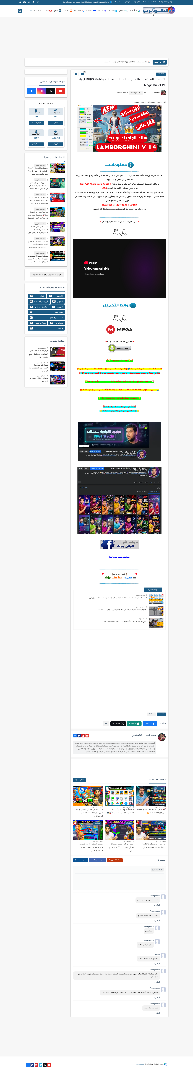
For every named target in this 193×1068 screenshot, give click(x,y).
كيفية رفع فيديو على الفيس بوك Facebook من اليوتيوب (38, 368)
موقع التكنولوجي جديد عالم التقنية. (47, 275)
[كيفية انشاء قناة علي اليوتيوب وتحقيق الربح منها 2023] (57, 352)
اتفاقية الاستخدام (149, 2)
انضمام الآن (36, 144)
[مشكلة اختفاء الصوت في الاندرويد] (57, 379)
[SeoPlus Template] (165, 1064)
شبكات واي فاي (46, 317)
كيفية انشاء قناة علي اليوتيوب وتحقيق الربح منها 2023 (38, 354)
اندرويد (100, 11)
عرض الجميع (36, 123)
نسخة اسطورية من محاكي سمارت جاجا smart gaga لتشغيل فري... (91, 847)
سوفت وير (46, 312)
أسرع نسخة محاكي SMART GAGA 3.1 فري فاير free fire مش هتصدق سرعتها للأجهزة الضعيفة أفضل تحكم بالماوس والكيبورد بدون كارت (38, 172)
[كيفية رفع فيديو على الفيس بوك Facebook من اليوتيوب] (57, 366)
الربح (56, 11)
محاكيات (77, 11)
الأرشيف (137, 2)
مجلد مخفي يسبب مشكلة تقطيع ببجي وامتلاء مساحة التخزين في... (117, 598)
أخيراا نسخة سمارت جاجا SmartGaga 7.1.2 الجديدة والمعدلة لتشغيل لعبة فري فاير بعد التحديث (38, 201)
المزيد (36, 11)
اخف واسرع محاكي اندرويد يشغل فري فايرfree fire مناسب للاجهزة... (88, 813)
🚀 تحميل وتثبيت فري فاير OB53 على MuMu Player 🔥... (126, 62)
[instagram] (28, 2)
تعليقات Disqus (80, 860)
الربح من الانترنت (39, 301)
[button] (150, 723)
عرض (56, 123)
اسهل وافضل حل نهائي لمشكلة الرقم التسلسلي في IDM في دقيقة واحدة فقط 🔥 (38, 186)
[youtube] (24, 2)
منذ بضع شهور (140, 595)
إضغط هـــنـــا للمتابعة (120, 557)
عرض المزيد (79, 780)
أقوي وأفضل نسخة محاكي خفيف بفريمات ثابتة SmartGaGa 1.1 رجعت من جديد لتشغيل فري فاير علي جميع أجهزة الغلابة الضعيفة (38, 245)
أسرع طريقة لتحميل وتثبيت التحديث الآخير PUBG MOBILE (125, 622)
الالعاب (89, 11)
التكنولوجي (140, 1064)
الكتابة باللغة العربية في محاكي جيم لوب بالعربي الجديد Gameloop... (121, 610)
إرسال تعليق (157, 870)
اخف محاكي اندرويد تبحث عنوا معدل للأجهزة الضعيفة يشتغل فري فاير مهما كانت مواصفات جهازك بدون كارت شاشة (38, 230)
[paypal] (33, 2)
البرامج (122, 11)
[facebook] (37, 2)
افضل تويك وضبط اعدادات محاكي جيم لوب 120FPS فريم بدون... (121, 847)
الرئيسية (133, 11)
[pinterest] (83, 735)
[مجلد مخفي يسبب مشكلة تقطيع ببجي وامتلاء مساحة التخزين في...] (156, 599)
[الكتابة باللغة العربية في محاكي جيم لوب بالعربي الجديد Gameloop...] (156, 611)
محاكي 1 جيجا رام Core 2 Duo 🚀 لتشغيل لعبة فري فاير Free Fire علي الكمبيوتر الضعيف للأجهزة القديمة (38, 215)
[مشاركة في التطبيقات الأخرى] (106, 723)
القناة (46, 11)
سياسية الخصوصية (166, 2)
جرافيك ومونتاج (39, 307)
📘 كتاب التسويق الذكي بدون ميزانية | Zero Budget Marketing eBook (87, 2)
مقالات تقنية (38, 323)
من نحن (127, 2)
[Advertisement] (96, 37)
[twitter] (50, 91)
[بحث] (20, 11)
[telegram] (20, 2)
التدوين (66, 11)
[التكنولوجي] (158, 11)
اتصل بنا (118, 2)
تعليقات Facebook (97, 860)
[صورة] (57, 168)
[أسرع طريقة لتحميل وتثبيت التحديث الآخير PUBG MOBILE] (156, 623)
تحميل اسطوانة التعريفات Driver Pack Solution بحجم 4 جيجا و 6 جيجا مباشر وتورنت (38, 259)
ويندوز (111, 11)
